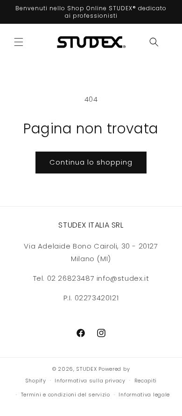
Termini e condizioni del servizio (65, 394)
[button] (18, 42)
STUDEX (87, 369)
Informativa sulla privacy (90, 380)
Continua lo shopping (91, 162)
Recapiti (145, 380)
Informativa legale (144, 394)
